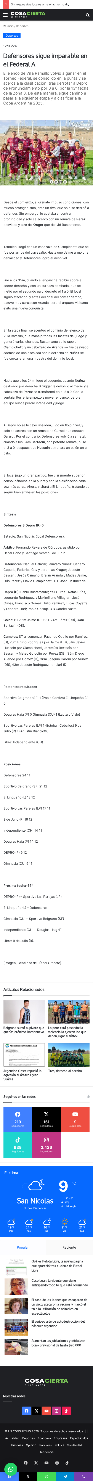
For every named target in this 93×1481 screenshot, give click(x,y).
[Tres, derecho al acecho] (69, 1055)
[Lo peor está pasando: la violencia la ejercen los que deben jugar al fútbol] (69, 1012)
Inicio (10, 26)
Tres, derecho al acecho (65, 1071)
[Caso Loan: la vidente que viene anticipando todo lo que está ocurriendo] (16, 1286)
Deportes (22, 26)
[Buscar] (87, 16)
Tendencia (46, 1452)
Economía (44, 1438)
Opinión (31, 1445)
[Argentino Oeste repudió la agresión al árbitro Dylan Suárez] (24, 1055)
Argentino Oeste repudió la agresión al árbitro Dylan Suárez (22, 1075)
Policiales (45, 1445)
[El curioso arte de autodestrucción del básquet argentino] (16, 1327)
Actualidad (12, 1438)
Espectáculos (79, 1438)
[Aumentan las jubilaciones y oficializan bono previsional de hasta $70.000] (16, 1347)
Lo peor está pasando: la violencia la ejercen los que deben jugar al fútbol (67, 1032)
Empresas (60, 1438)
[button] (10, 1469)
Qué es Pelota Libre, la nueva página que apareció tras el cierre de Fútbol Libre (57, 1265)
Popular (23, 1247)
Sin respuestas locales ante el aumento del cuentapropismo (51, 4)
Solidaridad (74, 1445)
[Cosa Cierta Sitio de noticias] (28, 15)
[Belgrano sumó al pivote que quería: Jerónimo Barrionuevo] (24, 1012)
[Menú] (5, 16)
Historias (17, 1445)
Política (59, 1445)
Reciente (69, 1247)
